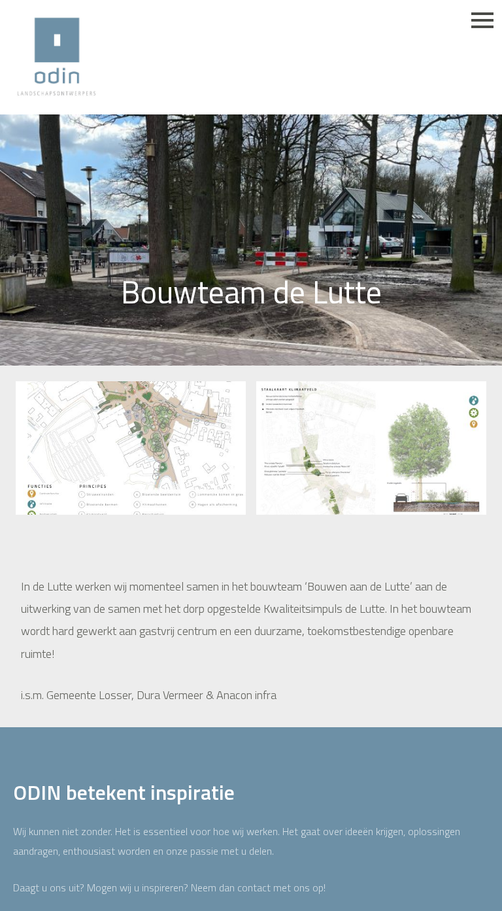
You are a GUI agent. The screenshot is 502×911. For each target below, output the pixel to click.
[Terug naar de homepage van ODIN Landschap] (56, 57)
